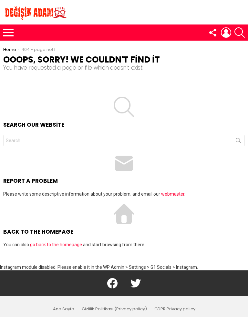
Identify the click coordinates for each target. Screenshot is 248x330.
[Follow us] (212, 32)
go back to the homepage (56, 244)
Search (238, 142)
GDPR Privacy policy (174, 309)
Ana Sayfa (63, 309)
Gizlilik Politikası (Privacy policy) (114, 309)
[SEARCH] (239, 32)
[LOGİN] (226, 32)
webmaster (172, 194)
